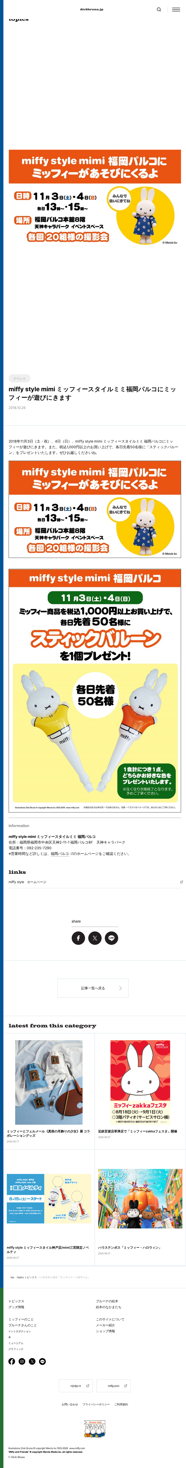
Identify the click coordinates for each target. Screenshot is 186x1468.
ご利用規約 (121, 1404)
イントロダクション (19, 1331)
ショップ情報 (105, 1331)
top (12, 1277)
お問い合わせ (70, 1404)
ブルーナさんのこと (22, 1325)
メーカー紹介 (105, 1325)
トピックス (16, 1301)
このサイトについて (110, 1319)
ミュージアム (15, 1343)
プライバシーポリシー (96, 1404)
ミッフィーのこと (21, 1319)
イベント (19, 378)
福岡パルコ (60, 854)
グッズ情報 (16, 1307)
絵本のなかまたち (108, 1307)
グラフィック (15, 1349)
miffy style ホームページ (27, 882)
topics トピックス (27, 1277)
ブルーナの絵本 (107, 1301)
